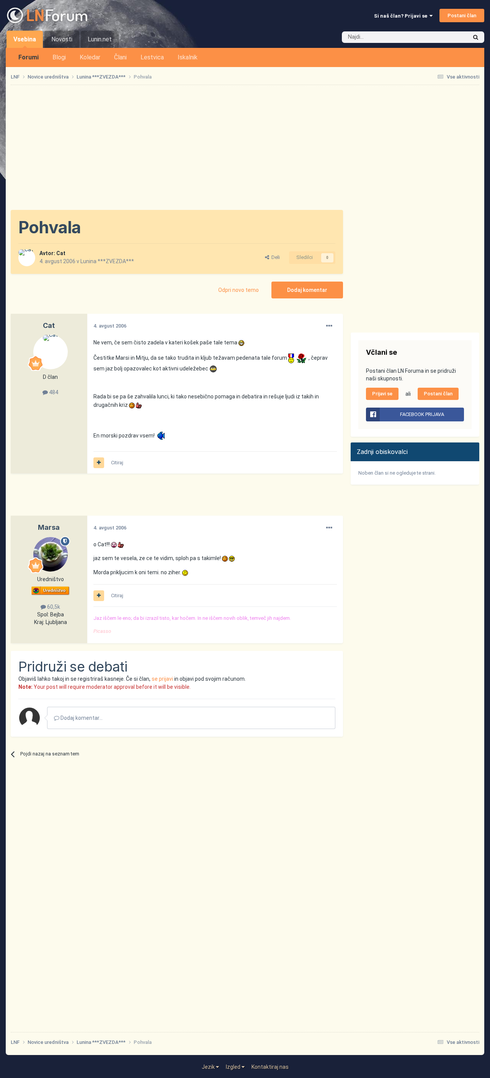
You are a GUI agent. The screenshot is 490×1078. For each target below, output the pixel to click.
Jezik (209, 1067)
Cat (60, 253)
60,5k (53, 607)
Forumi (28, 57)
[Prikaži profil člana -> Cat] (26, 257)
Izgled (234, 1067)
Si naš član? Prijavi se (402, 16)
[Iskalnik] (475, 37)
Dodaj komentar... (81, 718)
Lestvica (152, 57)
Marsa (49, 527)
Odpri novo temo (238, 290)
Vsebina (24, 39)
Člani (120, 57)
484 (53, 392)
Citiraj (117, 462)
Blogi (59, 57)
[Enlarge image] (241, 342)
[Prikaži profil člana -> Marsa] (50, 554)
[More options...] (329, 326)
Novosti (61, 39)
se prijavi (162, 679)
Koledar (90, 57)
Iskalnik (188, 57)
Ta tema (448, 37)
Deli (274, 257)
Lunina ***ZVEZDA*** (107, 261)
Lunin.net (100, 39)
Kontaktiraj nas (270, 1067)
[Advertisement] (245, 147)
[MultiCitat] (98, 462)
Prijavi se (382, 393)
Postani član (462, 15)
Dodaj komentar (307, 290)
